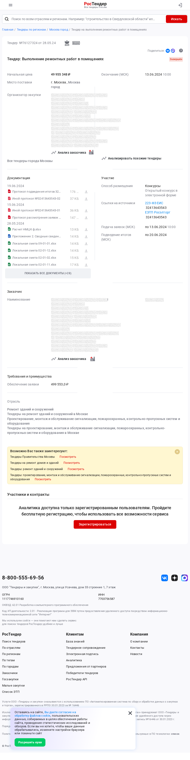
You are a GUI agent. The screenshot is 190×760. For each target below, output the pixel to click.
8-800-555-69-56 (23, 578)
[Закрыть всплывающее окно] (130, 713)
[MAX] (173, 51)
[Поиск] (6, 19)
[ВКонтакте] (168, 51)
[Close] (177, 451)
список (175, 733)
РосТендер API (76, 679)
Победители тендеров (82, 673)
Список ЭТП (10, 691)
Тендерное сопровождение (85, 647)
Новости (136, 654)
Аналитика (74, 660)
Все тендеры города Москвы (30, 161)
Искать (176, 19)
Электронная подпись (82, 654)
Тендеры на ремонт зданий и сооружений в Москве (47, 414)
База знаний (75, 641)
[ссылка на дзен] (174, 578)
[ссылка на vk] (164, 578)
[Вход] (180, 5)
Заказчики (10, 673)
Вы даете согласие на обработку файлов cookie (45, 713)
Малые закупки (13, 685)
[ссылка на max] (184, 578)
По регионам (11, 654)
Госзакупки (10, 679)
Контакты (137, 647)
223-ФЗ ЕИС (154, 203)
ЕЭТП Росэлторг (157, 212)
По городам (10, 666)
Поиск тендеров (13, 641)
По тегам (8, 660)
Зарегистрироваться (95, 524)
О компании (139, 641)
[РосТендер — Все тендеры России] (95, 5)
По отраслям (11, 647)
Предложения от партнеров (86, 666)
